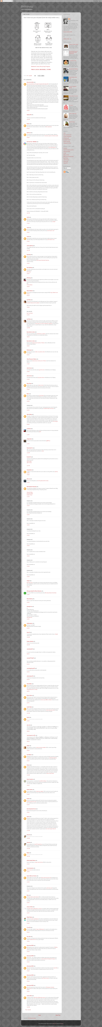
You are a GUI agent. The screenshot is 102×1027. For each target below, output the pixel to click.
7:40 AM (28, 474)
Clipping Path (29, 114)
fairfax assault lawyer (50, 773)
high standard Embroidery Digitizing (42, 260)
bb (70, 19)
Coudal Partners (66, 159)
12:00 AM (28, 838)
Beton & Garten (66, 154)
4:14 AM (28, 720)
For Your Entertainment (67, 136)
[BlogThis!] (39, 75)
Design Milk (65, 163)
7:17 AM (28, 363)
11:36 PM (28, 452)
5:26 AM (28, 389)
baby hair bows (29, 870)
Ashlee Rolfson (29, 683)
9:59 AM (28, 424)
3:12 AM (28, 379)
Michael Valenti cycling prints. (73, 78)
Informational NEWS (30, 945)
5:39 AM (28, 586)
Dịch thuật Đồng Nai (52, 147)
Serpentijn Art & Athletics (73, 69)
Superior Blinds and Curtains (31, 875)
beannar (28, 123)
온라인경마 (29, 461)
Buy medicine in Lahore (31, 332)
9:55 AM (28, 295)
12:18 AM (28, 830)
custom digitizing (30, 245)
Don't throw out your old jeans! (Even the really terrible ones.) (73, 52)
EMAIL (68, 39)
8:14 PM (28, 410)
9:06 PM (28, 654)
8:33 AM (28, 128)
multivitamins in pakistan (41, 333)
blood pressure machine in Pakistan (38, 342)
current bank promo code (50, 710)
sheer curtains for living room (46, 877)
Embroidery (29, 254)
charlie (28, 217)
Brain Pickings (65, 158)
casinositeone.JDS (30, 649)
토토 (43, 451)
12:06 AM (28, 637)
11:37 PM (28, 465)
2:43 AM (28, 785)
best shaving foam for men (31, 808)
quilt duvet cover (49, 888)
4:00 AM (28, 731)
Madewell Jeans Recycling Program (40, 66)
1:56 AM (28, 514)
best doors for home (45, 978)
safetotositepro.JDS (30, 676)
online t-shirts (41, 385)
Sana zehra (29, 936)
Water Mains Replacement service (39, 997)
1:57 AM (28, 535)
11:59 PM (28, 327)
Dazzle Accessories (30, 868)
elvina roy (28, 478)
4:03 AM (28, 741)
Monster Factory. (72, 121)
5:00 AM (28, 110)
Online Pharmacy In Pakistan (31, 359)
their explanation (49, 126)
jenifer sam (29, 132)
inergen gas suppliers (39, 791)
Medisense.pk (29, 350)
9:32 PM (28, 679)
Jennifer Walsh (29, 707)
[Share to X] (41, 75)
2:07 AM (28, 232)
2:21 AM (28, 496)
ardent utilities (29, 995)
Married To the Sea (66, 141)
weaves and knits (30, 906)
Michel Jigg (29, 277)
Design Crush (65, 161)
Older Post (58, 1015)
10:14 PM (28, 644)
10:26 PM (28, 119)
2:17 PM (28, 434)
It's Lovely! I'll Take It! (66, 139)
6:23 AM (28, 628)
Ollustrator (54, 1023)
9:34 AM (28, 137)
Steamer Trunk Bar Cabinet (73, 44)
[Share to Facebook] (42, 75)
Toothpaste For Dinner (67, 143)
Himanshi (28, 834)
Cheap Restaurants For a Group (32, 689)
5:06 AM (28, 345)
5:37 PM (28, 619)
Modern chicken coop (72, 113)
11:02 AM (28, 713)
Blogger (62, 1023)
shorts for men (29, 368)
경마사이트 (29, 462)
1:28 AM (28, 263)
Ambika (28, 745)
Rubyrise (28, 765)
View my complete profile (67, 31)
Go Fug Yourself (66, 138)
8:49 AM (28, 760)
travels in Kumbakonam (35, 918)
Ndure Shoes (29, 383)
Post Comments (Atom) (32, 1018)
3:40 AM (28, 991)
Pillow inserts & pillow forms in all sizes (35, 908)
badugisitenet (29, 470)
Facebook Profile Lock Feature (49, 408)
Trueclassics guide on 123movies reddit (51, 135)
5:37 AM (28, 241)
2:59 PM (28, 594)
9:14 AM (28, 923)
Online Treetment (30, 290)
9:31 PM (28, 664)
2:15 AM (28, 882)
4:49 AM (28, 750)
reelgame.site (29, 439)
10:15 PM (28, 213)
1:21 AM (28, 223)
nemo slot (28, 725)
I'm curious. (71, 105)
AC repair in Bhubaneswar (40, 929)
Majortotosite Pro (30, 448)
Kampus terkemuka (30, 641)
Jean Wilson (29, 299)
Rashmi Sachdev (29, 789)
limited (28, 717)
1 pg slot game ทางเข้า (31, 735)
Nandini (28, 798)
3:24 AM (28, 794)
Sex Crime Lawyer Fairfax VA (51, 828)
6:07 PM (28, 702)
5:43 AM (28, 932)
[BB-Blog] (27, 6)
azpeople (53, 221)
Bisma (28, 895)
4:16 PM (28, 913)
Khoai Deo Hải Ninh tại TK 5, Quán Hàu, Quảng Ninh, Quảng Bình (38, 84)
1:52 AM (28, 864)
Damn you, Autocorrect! (67, 134)
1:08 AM (28, 286)
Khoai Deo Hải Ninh (30, 82)
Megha (28, 852)
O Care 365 (28, 927)
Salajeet (28, 580)
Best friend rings (29, 582)
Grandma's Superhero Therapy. (72, 87)
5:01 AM (28, 482)
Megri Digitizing (29, 598)
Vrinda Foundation (30, 779)
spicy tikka (55, 967)
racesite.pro (29, 428)
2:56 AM (28, 371)
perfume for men (33, 939)
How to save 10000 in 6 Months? (46, 699)
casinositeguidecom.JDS (31, 668)
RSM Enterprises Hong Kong (31, 486)
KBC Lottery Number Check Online (50, 592)
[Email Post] (35, 75)
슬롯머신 (48, 440)
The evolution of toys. (72, 60)
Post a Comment (28, 1009)
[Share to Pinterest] (43, 75)
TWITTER (64, 39)
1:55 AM (28, 505)
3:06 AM (28, 273)
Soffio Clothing (29, 414)
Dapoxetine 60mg (30, 493)
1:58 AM (28, 545)
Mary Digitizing (29, 267)
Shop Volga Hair (29, 617)
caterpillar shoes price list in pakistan (33, 302)
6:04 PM (28, 691)
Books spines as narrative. (73, 96)
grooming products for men (31, 801)
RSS (70, 39)
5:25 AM (28, 314)
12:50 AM (28, 1007)
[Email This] (38, 75)
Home (39, 1015)
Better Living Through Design (68, 156)
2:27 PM (28, 443)
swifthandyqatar (29, 623)
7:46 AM (28, 307)
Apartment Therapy (66, 151)
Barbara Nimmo (29, 695)
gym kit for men (41, 369)
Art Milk (64, 153)
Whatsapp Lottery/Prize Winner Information (34, 591)
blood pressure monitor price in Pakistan (39, 360)
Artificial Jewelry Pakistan (31, 860)
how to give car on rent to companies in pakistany (43, 323)
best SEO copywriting (38, 844)
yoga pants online (41, 377)
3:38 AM (28, 951)
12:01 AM (28, 848)
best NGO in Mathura (42, 781)
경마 (40, 431)
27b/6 (64, 133)
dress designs (55, 421)
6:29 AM (28, 891)
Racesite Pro (29, 457)
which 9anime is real (50, 230)
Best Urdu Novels (30, 313)
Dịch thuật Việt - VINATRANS (31, 141)
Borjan (28, 393)
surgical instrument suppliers (41, 747)
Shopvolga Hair (29, 606)
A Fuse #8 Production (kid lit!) (68, 149)
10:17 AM (28, 250)
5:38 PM (28, 902)
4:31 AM (28, 804)
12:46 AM (28, 775)
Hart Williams (29, 754)
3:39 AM (28, 971)
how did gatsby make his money (42, 480)
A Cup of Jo (65, 148)
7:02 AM (28, 941)
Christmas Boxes (29, 284)
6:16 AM (28, 602)
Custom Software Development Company (48, 958)
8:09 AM (28, 354)
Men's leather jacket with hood (33, 897)
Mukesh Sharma (29, 917)
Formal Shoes (41, 395)
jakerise (28, 816)
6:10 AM (28, 401)
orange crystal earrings (39, 862)
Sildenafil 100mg (30, 492)
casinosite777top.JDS (30, 658)
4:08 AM (28, 336)
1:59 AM (28, 566)
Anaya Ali (28, 632)
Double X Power (29, 494)
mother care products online (40, 351)
